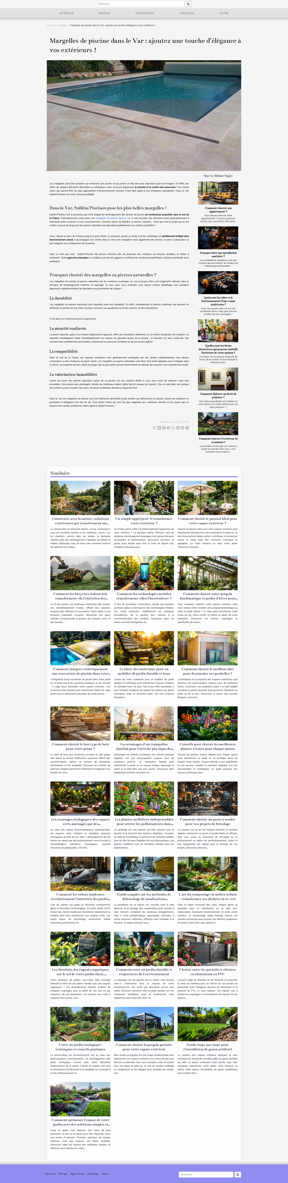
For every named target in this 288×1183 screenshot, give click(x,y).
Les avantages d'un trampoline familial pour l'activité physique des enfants (144, 748)
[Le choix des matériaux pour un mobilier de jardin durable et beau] (144, 648)
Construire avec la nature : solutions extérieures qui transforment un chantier (80, 523)
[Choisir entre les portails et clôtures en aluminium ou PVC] (208, 948)
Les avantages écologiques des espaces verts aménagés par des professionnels (80, 823)
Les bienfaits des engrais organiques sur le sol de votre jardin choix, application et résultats (80, 974)
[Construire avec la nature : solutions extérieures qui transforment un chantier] (80, 497)
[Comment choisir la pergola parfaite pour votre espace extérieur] (144, 1024)
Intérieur (66, 13)
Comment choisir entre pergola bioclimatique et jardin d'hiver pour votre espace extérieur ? (208, 598)
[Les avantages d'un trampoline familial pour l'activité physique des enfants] (144, 723)
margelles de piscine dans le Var (113, 218)
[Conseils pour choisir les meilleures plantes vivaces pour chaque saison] (208, 723)
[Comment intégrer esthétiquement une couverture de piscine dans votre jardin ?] (80, 648)
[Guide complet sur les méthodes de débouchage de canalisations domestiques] (144, 873)
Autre (224, 13)
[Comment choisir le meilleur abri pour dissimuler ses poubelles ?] (208, 648)
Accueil (50, 25)
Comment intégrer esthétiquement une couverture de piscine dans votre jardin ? (80, 673)
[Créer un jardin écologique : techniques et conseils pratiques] (80, 1024)
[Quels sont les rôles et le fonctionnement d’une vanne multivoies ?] (218, 282)
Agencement (144, 13)
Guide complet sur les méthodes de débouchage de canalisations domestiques (144, 898)
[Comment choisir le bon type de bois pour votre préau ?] (80, 723)
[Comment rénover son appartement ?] (218, 193)
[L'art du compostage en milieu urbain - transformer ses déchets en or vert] (208, 873)
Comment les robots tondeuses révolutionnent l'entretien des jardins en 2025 (80, 898)
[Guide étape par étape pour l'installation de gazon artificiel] (208, 1024)
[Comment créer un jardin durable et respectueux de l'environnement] (144, 948)
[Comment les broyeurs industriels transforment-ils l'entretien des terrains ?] (80, 573)
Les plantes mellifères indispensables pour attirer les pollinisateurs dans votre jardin (144, 823)
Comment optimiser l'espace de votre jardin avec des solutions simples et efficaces (80, 1124)
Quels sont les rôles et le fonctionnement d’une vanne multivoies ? (218, 301)
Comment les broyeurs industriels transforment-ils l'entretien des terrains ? (80, 598)
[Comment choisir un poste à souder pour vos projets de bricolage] (208, 798)
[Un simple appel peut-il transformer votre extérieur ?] (144, 497)
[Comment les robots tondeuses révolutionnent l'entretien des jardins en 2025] (80, 873)
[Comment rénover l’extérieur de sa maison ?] (218, 423)
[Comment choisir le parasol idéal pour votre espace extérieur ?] (208, 497)
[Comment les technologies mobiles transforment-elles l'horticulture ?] (144, 573)
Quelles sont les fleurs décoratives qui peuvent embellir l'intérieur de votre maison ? (218, 349)
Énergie (104, 13)
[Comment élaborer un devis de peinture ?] (218, 378)
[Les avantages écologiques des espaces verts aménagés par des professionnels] (80, 798)
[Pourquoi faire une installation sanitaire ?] (218, 237)
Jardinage (186, 13)
